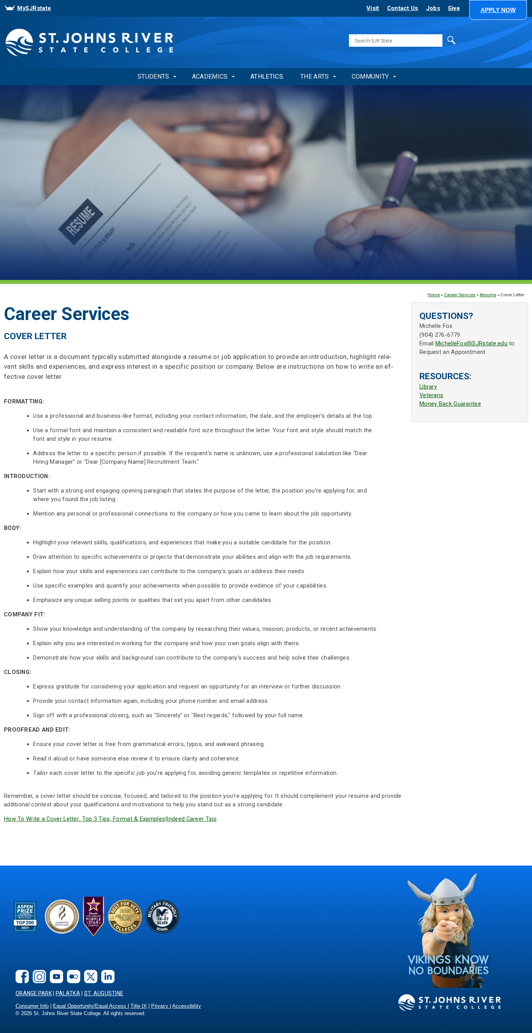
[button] (498, 10)
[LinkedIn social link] (106, 981)
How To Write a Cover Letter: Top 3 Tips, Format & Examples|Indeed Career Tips (110, 818)
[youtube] (54, 981)
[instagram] (37, 981)
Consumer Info (32, 1006)
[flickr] (71, 981)
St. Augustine (103, 993)
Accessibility (186, 1006)
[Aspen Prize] (26, 930)
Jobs (433, 8)
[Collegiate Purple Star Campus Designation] (93, 934)
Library (428, 386)
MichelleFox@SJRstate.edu (471, 343)
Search (435, 45)
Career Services (460, 294)
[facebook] (20, 981)
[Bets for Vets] (125, 932)
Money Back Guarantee (450, 403)
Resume (488, 294)
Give (454, 8)
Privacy (160, 1006)
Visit (372, 8)
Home (434, 294)
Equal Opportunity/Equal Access (90, 1006)
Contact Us (402, 8)
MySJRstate (34, 8)
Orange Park (34, 993)
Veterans (431, 395)
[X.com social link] (88, 981)
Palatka (68, 993)
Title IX (138, 1006)
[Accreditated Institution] (62, 932)
